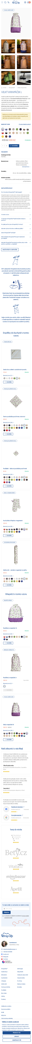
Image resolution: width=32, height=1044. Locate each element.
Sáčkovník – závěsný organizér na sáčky (15, 570)
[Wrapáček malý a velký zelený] (8, 78)
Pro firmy (19, 981)
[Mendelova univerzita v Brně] (16, 838)
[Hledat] (5, 2)
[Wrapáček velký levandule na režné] (8, 46)
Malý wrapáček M (8, 724)
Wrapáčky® (12, 87)
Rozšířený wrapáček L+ (10, 677)
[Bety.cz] (16, 852)
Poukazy (3, 999)
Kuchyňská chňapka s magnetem (13, 520)
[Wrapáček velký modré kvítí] (24, 46)
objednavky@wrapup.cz (10, 949)
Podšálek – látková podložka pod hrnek (15, 468)
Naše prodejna (21, 984)
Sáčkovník (4, 984)
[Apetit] (16, 888)
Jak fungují (20, 969)
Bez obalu (4, 993)
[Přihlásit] (25, 2)
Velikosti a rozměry (6, 1006)
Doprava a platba (5, 1009)
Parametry (4, 152)
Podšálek (3, 990)
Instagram (5, 956)
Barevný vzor (4, 161)
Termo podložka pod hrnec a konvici (14, 416)
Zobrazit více (25, 167)
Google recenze (16, 815)
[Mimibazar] (16, 877)
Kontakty (19, 987)
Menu (2, 2)
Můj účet (3, 1015)
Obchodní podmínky (7, 1018)
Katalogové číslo (6, 155)
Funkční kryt (4, 972)
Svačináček (4, 978)
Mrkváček (4, 975)
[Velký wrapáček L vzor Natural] (24, 62)
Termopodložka (5, 987)
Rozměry (3, 171)
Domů (4, 87)
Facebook (6, 954)
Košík (2, 1012)
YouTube (5, 959)
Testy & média (21, 978)
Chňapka (3, 981)
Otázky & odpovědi (22, 975)
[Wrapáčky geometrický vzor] (24, 78)
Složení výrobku (5, 177)
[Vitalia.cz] (16, 866)
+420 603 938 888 (7, 952)
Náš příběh (20, 972)
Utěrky (3, 996)
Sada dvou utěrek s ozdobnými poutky (15, 369)
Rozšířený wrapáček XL (10, 628)
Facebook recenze (17, 807)
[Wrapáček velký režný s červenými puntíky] (8, 62)
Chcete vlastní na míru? (25, 124)
